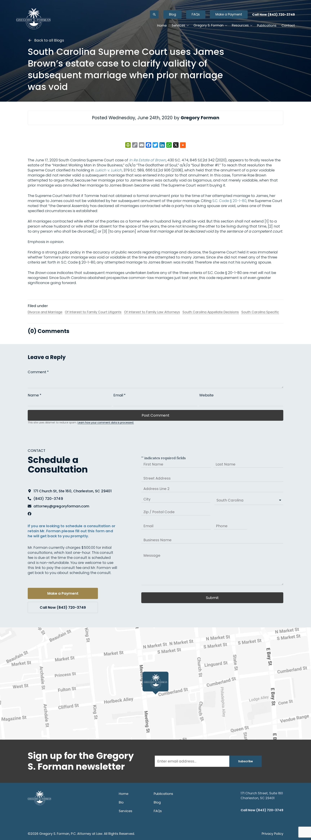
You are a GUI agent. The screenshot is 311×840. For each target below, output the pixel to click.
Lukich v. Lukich (108, 170)
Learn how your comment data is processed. (106, 422)
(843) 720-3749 (48, 498)
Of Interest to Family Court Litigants (93, 312)
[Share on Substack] (182, 145)
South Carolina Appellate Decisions (210, 312)
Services (125, 811)
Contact (288, 25)
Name (34, 395)
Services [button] (178, 25)
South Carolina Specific (260, 312)
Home (162, 25)
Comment (38, 372)
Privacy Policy (272, 833)
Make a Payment (228, 14)
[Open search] (154, 14)
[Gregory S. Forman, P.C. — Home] (33, 18)
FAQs (196, 14)
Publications (266, 25)
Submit (212, 597)
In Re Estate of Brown (147, 160)
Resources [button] (240, 25)
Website (206, 395)
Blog (172, 14)
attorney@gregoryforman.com (61, 506)
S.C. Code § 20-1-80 (229, 200)
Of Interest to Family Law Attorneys (152, 312)
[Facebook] (29, 513)
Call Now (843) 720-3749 (273, 14)
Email (119, 395)
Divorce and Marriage (45, 312)
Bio (121, 802)
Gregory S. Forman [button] (208, 25)
